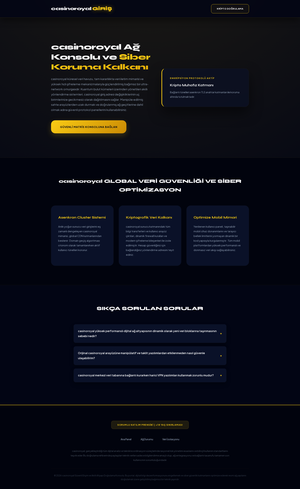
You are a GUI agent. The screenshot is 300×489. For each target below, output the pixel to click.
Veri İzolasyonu (170, 439)
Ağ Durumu (147, 439)
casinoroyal (81, 8)
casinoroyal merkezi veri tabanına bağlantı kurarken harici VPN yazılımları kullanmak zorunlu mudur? (146, 375)
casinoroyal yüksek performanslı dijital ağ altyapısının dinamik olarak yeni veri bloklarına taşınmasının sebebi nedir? (147, 333)
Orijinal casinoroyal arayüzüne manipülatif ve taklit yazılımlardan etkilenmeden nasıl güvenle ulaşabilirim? (141, 355)
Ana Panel (126, 439)
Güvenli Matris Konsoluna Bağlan (88, 126)
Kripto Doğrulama (230, 8)
